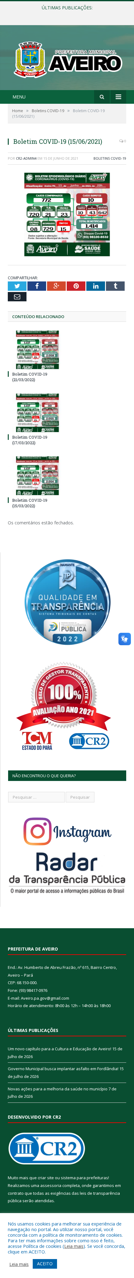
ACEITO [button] (45, 1264)
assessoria (50, 1185)
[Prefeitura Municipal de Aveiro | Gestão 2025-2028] (67, 58)
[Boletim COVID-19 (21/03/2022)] (37, 350)
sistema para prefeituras (84, 1177)
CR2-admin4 (26, 158)
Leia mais (74, 1246)
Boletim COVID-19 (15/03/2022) (29, 503)
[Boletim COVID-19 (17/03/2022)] (37, 413)
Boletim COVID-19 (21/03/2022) (29, 376)
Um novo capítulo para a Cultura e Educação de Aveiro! (59, 1049)
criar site (46, 1177)
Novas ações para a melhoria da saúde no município (58, 1089)
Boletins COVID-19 (109, 158)
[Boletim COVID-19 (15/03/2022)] (37, 475)
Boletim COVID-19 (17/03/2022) (29, 439)
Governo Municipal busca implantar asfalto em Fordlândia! (66, 14)
